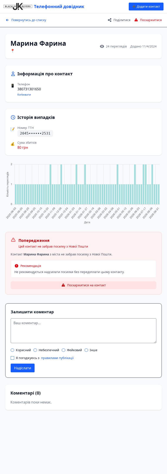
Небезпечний (49, 350)
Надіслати (22, 368)
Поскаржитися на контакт (86, 285)
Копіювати (24, 94)
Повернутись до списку (28, 20)
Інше (93, 350)
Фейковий (74, 350)
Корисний (23, 350)
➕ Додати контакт (146, 6)
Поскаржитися (151, 20)
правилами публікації (57, 358)
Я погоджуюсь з (45, 358)
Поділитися (122, 20)
